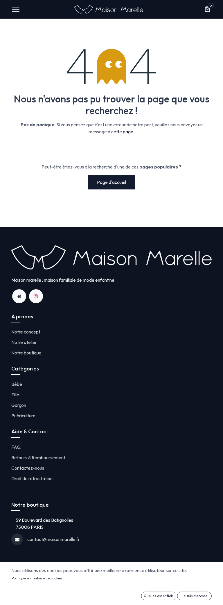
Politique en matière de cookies (37, 578)
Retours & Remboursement (38, 457)
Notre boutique (26, 353)
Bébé (16, 384)
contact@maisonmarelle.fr (53, 539)
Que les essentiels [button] (159, 596)
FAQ (16, 447)
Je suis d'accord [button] (194, 596)
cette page (122, 131)
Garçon (18, 405)
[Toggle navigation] (15, 9)
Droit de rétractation (32, 478)
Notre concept (25, 332)
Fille (15, 395)
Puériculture (23, 415)
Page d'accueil (111, 182)
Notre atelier (24, 342)
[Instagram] (36, 296)
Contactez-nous (27, 468)
